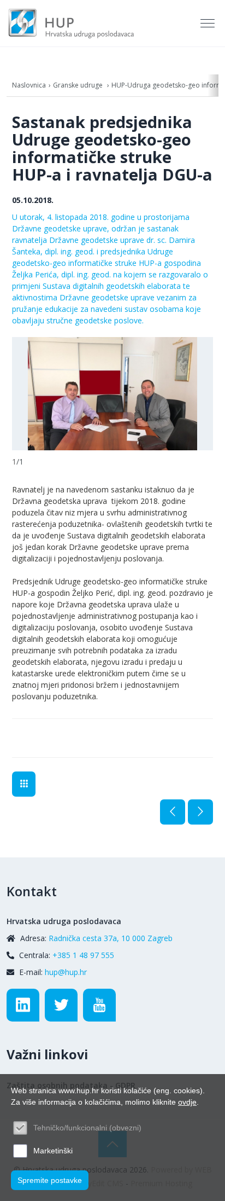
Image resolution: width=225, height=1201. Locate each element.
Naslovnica (29, 85)
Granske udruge (78, 85)
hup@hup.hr (66, 972)
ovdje (187, 1102)
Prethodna (172, 812)
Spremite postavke (49, 1180)
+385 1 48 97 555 (83, 955)
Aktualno (23, 784)
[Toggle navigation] (208, 23)
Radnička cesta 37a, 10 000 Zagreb (111, 938)
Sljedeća (200, 812)
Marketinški (53, 1150)
